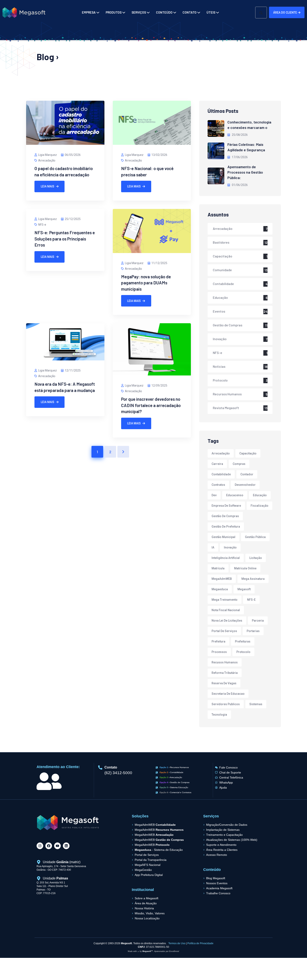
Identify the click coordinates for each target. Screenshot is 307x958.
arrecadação (221, 453)
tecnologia (219, 714)
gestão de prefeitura (226, 526)
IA (213, 547)
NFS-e (42, 224)
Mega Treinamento (224, 599)
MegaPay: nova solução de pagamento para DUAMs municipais (146, 282)
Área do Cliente (285, 12)
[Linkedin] (66, 845)
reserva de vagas (224, 683)
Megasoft (244, 589)
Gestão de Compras (227, 325)
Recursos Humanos (227, 394)
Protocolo (220, 380)
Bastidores (221, 242)
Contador (246, 474)
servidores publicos (226, 704)
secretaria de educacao (228, 693)
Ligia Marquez (47, 154)
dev (214, 495)
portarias (253, 631)
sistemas (255, 704)
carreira (217, 464)
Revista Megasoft (226, 408)
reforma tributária (225, 672)
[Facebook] (48, 845)
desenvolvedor (245, 484)
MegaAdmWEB (222, 578)
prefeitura (218, 641)
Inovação (220, 339)
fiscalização (259, 505)
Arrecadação (46, 160)
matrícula (218, 568)
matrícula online (245, 568)
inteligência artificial (226, 558)
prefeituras (242, 641)
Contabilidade (223, 284)
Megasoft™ (147, 951)
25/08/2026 (239, 134)
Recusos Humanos (225, 662)
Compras (239, 464)
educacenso (234, 495)
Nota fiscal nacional (226, 610)
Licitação (255, 558)
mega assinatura (253, 578)
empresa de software (226, 505)
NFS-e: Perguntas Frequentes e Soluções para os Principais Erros (64, 238)
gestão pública (255, 537)
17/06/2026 (239, 157)
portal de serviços (224, 631)
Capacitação (222, 256)
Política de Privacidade (200, 943)
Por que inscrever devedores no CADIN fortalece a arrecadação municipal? (151, 405)
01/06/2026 (239, 185)
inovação (230, 547)
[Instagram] (40, 845)
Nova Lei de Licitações (227, 620)
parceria (258, 620)
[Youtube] (57, 845)
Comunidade (222, 270)
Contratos (218, 484)
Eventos (219, 311)
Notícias (219, 366)
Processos (219, 652)
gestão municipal (223, 537)
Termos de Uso (176, 943)
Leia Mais (47, 186)
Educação (220, 297)
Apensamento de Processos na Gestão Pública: (245, 172)
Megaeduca (220, 589)
